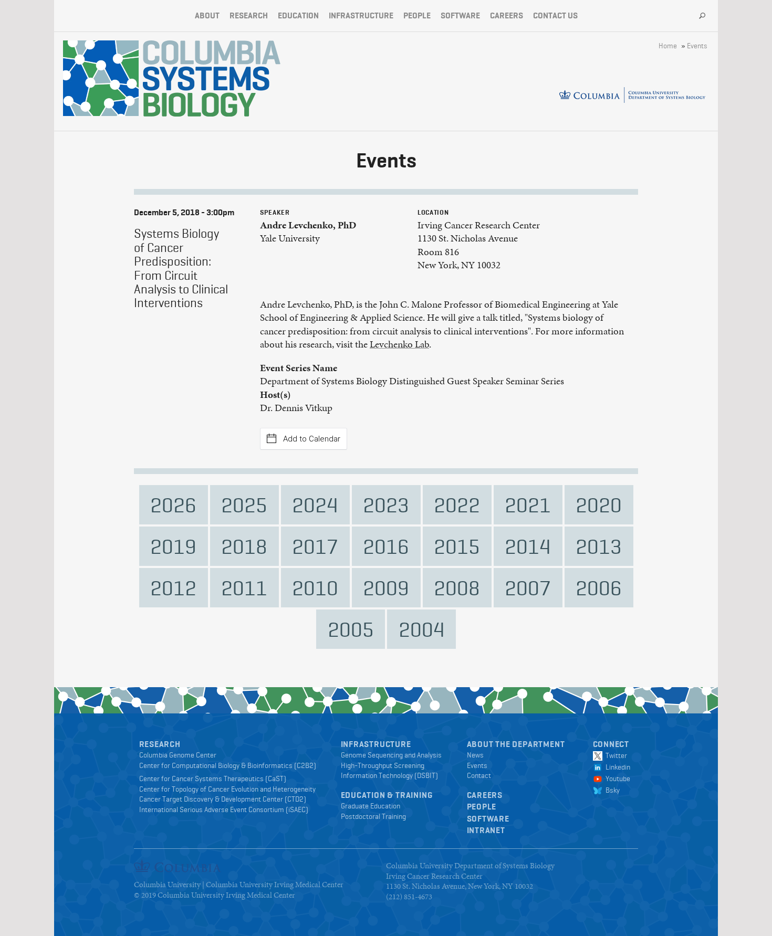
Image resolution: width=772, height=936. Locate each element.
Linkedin (616, 767)
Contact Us (555, 15)
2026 (173, 505)
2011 (244, 588)
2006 (599, 588)
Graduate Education (370, 806)
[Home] (211, 78)
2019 (173, 546)
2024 (315, 505)
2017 (315, 546)
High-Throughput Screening (382, 765)
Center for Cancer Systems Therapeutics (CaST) (212, 778)
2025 (244, 505)
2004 (422, 629)
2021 (528, 505)
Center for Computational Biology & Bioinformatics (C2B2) (227, 765)
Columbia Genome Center (177, 755)
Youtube (616, 778)
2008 (457, 588)
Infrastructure (361, 15)
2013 (599, 546)
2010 (315, 588)
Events (697, 45)
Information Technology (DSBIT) (389, 775)
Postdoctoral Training (373, 816)
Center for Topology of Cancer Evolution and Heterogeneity (227, 789)
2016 (386, 546)
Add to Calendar (311, 439)
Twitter (614, 755)
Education (298, 15)
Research (248, 15)
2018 (244, 546)
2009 (386, 588)
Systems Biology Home (101, 78)
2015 (457, 546)
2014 (528, 546)
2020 (599, 505)
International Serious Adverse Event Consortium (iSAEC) (223, 809)
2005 (351, 629)
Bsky (611, 790)
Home (668, 45)
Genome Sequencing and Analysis (391, 755)
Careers (506, 15)
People (417, 15)
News (475, 755)
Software (460, 15)
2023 (386, 505)
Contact (479, 775)
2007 (528, 588)
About (207, 15)
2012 (173, 588)
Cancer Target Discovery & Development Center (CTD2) (222, 799)
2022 (457, 505)
